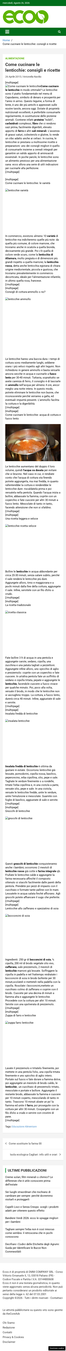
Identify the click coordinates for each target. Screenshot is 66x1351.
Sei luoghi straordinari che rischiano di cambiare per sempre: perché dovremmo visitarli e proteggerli (29, 1195)
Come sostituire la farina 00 (25, 1143)
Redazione (9, 1327)
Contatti (7, 1332)
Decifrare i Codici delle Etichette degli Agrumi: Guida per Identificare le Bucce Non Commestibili (32, 1248)
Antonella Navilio (32, 76)
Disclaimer (9, 1342)
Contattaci (56, 1298)
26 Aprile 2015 (13, 76)
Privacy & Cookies (13, 1337)
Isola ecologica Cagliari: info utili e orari (33, 1154)
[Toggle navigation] (7, 32)
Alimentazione (14, 58)
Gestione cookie (57, 1348)
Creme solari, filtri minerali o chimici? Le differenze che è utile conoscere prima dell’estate (29, 1181)
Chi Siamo (9, 1322)
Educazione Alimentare (24, 1126)
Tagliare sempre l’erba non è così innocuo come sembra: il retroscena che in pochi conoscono (29, 1233)
